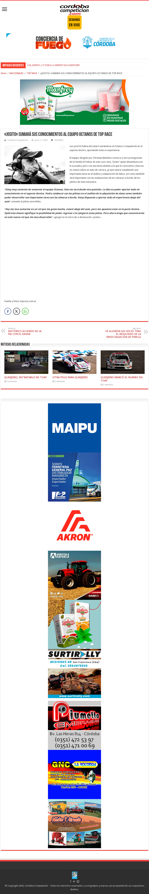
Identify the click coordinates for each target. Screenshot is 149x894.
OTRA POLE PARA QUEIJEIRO (70, 377)
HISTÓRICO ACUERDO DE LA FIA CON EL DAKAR (25, 331)
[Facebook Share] (7, 311)
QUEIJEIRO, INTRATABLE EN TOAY (25, 377)
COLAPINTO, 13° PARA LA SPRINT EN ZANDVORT (53, 65)
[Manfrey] (74, 101)
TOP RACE (32, 73)
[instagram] (78, 881)
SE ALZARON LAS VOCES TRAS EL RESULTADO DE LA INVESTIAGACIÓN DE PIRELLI (123, 332)
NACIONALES (16, 73)
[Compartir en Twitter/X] (16, 311)
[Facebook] (71, 881)
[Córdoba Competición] (74, 9)
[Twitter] (74, 881)
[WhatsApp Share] (25, 311)
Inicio (4, 73)
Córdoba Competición (17, 140)
